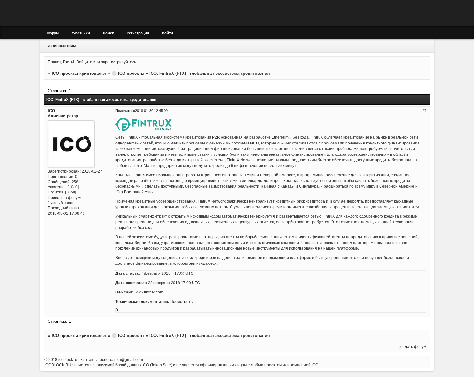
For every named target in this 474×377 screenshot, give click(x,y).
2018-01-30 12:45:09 (151, 111)
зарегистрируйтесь (118, 62)
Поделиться (125, 111)
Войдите (84, 62)
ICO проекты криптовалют (79, 73)
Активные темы (62, 46)
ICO (51, 110)
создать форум (412, 346)
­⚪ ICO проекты (128, 73)
